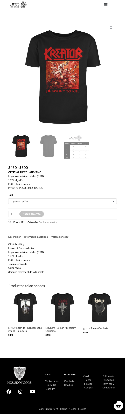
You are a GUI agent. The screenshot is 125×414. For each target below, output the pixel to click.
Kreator (53, 222)
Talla (10, 194)
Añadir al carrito (32, 213)
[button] (106, 5)
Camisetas (44, 222)
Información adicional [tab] (36, 236)
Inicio (48, 374)
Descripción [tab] (14, 236)
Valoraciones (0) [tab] (60, 236)
